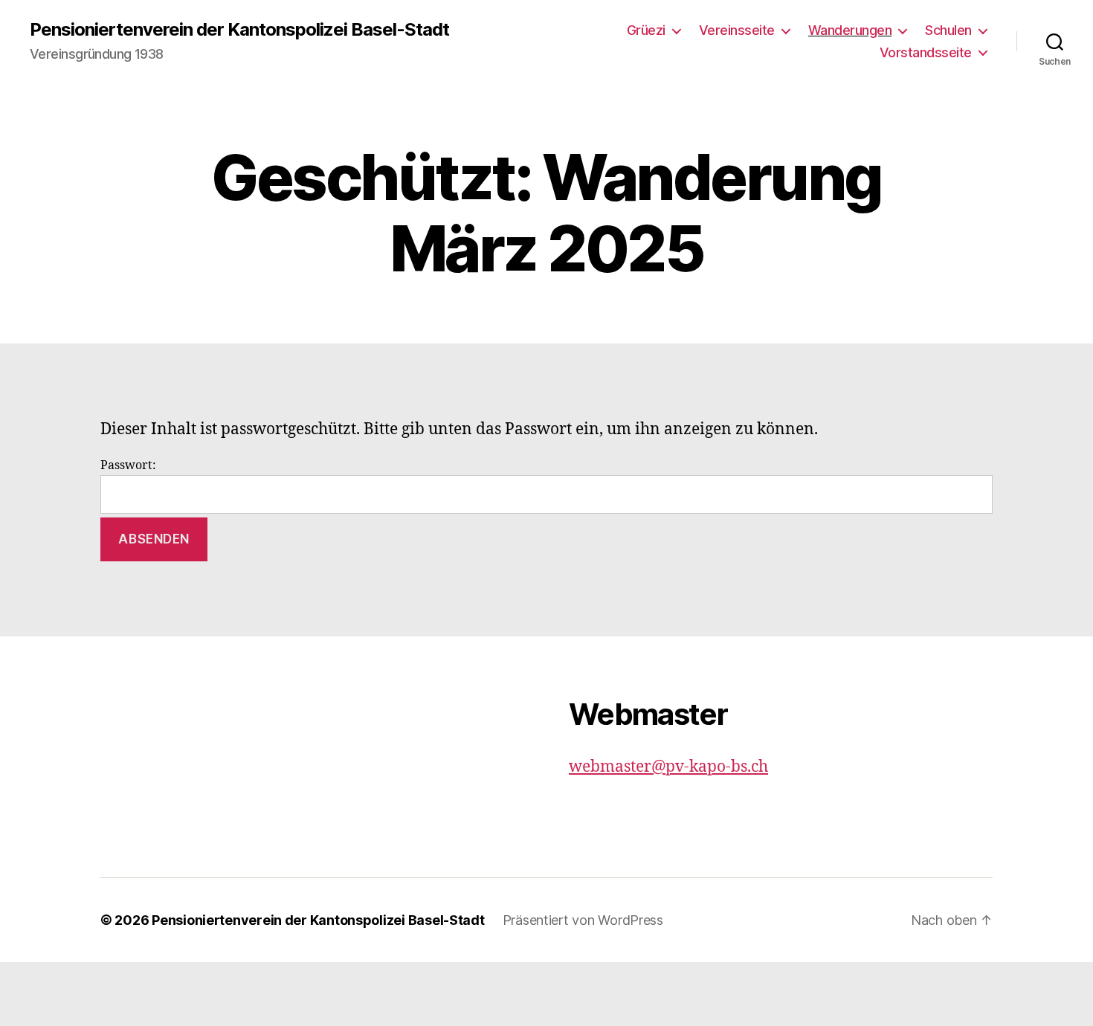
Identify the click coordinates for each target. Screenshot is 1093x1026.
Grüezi (646, 30)
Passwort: (128, 465)
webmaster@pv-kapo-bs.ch (668, 767)
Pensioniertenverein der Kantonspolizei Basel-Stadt (239, 30)
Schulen (948, 30)
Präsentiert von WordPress (583, 920)
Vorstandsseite (926, 52)
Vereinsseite (737, 30)
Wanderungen (850, 30)
